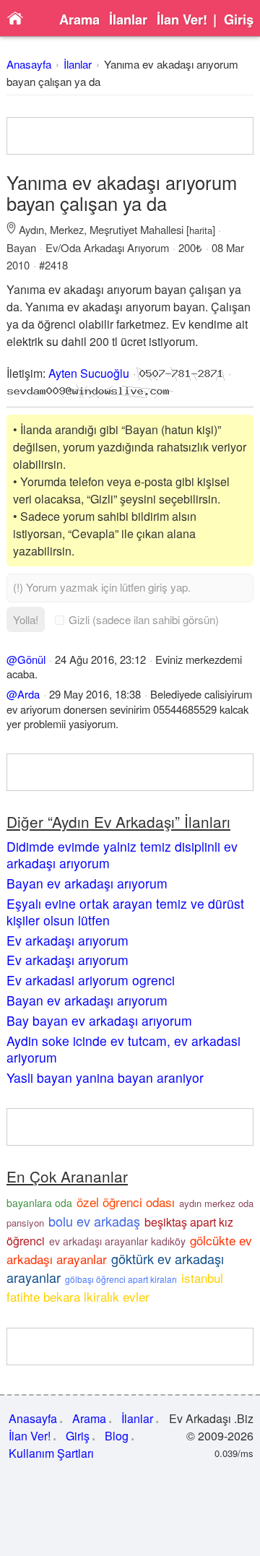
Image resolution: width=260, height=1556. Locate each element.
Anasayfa (28, 64)
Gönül (31, 659)
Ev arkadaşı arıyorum (67, 940)
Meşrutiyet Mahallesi (136, 229)
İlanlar (128, 19)
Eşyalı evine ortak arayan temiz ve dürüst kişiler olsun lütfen (125, 911)
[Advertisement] (130, 136)
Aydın (31, 229)
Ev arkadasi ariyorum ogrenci (90, 980)
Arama (79, 19)
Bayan (21, 247)
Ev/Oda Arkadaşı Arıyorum (107, 247)
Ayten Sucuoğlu (88, 373)
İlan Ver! (182, 19)
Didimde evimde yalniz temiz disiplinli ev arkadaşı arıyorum (122, 854)
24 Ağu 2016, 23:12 (100, 659)
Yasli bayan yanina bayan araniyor (105, 1077)
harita (200, 230)
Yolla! (25, 619)
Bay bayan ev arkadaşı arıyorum (99, 1020)
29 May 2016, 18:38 (95, 693)
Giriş (239, 19)
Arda (28, 693)
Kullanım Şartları (51, 1453)
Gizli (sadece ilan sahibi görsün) (144, 619)
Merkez (67, 229)
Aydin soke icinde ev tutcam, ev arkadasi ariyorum (123, 1049)
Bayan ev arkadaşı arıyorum (87, 883)
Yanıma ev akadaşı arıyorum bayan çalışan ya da (121, 192)
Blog (117, 1435)
